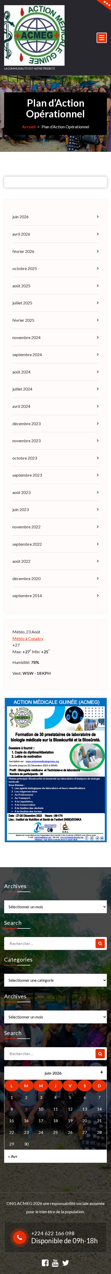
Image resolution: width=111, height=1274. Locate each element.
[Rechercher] (100, 943)
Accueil (29, 126)
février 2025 (23, 320)
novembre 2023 (26, 440)
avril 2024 (21, 406)
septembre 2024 (27, 354)
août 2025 (21, 285)
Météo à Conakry (27, 638)
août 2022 (21, 561)
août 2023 (21, 492)
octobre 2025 (24, 268)
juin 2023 (20, 509)
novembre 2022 (26, 526)
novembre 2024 (26, 337)
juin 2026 (20, 216)
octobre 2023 (24, 457)
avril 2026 (21, 233)
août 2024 (21, 371)
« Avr (13, 1156)
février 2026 (23, 251)
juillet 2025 (22, 302)
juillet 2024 (22, 388)
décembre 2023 (26, 423)
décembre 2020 (26, 578)
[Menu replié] (102, 38)
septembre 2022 (27, 544)
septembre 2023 (27, 475)
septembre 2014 (27, 595)
